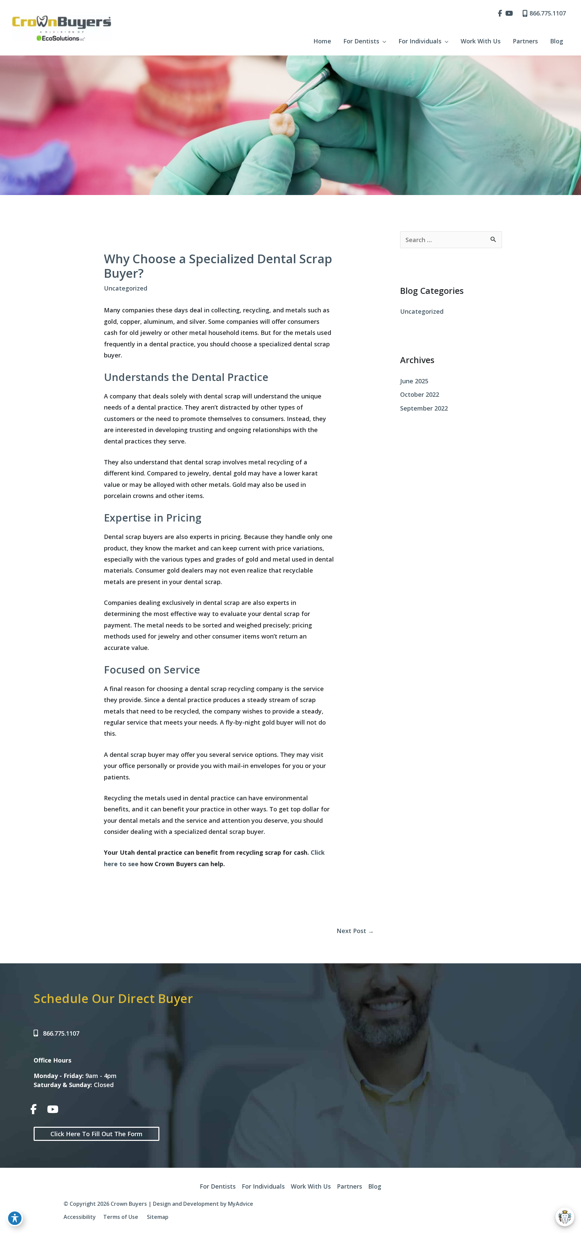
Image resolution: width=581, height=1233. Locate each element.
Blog (374, 1186)
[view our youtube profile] (509, 13)
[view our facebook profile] (500, 13)
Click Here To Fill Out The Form (96, 1134)
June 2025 (414, 381)
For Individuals (263, 1186)
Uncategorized (125, 288)
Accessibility (80, 1217)
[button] (382, 41)
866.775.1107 (548, 13)
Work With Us (311, 1186)
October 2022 (419, 394)
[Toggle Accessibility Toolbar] (15, 1218)
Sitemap (157, 1217)
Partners (349, 1186)
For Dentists (218, 1186)
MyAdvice (240, 1203)
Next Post (355, 931)
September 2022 (424, 408)
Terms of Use (121, 1217)
